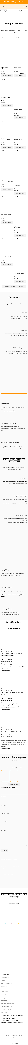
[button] (3, 776)
